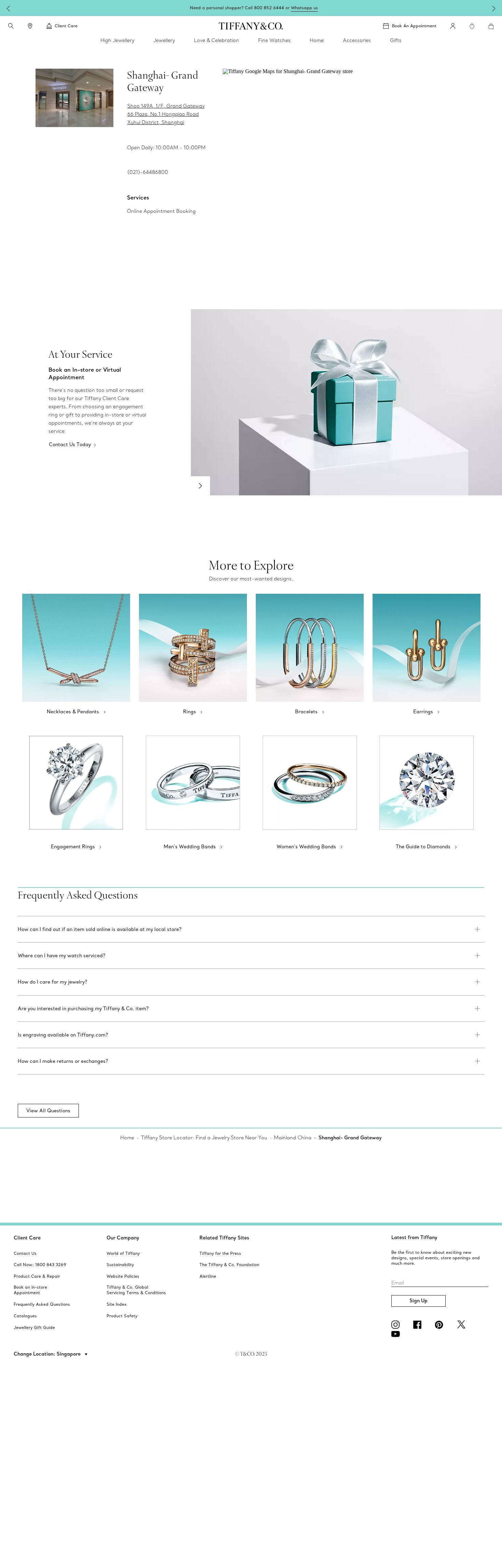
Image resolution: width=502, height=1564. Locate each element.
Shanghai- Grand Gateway (350, 1138)
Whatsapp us (304, 7)
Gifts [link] (396, 40)
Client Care (27, 1238)
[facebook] (418, 1324)
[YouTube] (396, 1334)
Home (127, 1138)
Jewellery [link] (164, 40)
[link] (30, 26)
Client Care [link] (66, 25)
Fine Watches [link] (274, 40)
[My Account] (453, 26)
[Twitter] (462, 1324)
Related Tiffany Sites (224, 1238)
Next (200, 485)
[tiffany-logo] (250, 26)
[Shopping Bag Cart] (491, 26)
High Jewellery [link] (117, 40)
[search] (11, 26)
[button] (11, 26)
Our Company (123, 1238)
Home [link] (317, 40)
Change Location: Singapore (48, 1354)
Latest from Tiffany (414, 1237)
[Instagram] (396, 1324)
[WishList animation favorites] (472, 26)
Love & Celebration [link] (216, 40)
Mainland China (292, 1138)
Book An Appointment (414, 25)
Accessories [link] (357, 40)
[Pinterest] (440, 1324)
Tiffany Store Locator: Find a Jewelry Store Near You (204, 1138)
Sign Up (418, 1301)
